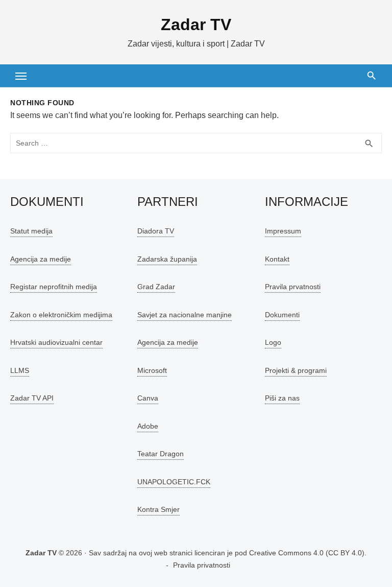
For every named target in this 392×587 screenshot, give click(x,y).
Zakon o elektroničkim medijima (61, 315)
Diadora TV (155, 231)
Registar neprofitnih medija (53, 287)
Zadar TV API (32, 398)
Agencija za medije (40, 259)
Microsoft (152, 370)
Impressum (283, 231)
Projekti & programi (296, 370)
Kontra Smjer (158, 509)
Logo (273, 342)
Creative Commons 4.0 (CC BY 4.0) (306, 553)
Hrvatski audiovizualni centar (56, 342)
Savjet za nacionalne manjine (184, 315)
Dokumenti (282, 315)
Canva (147, 398)
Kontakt (277, 259)
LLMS (19, 370)
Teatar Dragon (160, 454)
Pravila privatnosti (201, 565)
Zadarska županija (167, 259)
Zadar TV (196, 24)
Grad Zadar (156, 287)
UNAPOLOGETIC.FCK (173, 482)
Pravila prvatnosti (293, 287)
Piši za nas (282, 398)
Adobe (147, 426)
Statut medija (31, 231)
